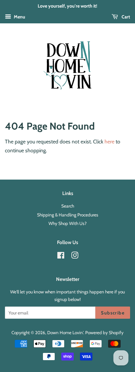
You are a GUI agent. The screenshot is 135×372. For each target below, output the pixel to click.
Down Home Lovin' (65, 332)
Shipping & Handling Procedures (67, 214)
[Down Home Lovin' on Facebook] (61, 256)
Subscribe (113, 313)
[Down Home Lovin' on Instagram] (74, 256)
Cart (125, 17)
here (109, 141)
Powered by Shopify (104, 332)
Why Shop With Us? (67, 223)
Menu (19, 17)
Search (67, 206)
